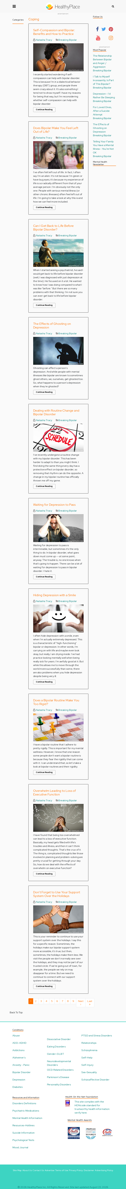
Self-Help (86, 1057)
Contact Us (38, 1170)
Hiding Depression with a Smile (54, 595)
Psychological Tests (23, 1140)
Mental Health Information (27, 1118)
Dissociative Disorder (59, 1039)
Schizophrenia (89, 1050)
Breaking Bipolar (67, 39)
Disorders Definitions (24, 1103)
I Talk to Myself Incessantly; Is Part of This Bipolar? (103, 80)
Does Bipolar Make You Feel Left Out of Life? (55, 130)
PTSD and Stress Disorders (96, 1035)
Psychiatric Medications (25, 1110)
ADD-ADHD (19, 1043)
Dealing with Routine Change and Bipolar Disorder (56, 412)
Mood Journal (20, 1147)
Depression (18, 1079)
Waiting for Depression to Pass (54, 505)
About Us (27, 1170)
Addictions (18, 1050)
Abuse (16, 1035)
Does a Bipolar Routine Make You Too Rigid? (56, 702)
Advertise (50, 1170)
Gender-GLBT (55, 1054)
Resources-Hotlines (23, 1125)
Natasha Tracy (43, 39)
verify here (81, 1112)
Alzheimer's (19, 1057)
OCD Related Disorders (60, 1069)
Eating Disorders (56, 1046)
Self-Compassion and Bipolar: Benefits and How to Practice (54, 32)
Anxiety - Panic (21, 1065)
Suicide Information (23, 1132)
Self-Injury (87, 1065)
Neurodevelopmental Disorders (59, 1063)
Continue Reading (44, 109)
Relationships (88, 1043)
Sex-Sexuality (89, 1072)
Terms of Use (61, 1170)
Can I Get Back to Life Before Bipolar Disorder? (53, 227)
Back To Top (16, 1012)
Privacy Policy (76, 1170)
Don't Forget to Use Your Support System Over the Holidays (56, 894)
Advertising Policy (104, 1170)
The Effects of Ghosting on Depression (52, 325)
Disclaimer (89, 1170)
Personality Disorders (59, 1084)
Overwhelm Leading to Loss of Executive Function (54, 792)
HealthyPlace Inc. (37, 1187)
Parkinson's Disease (58, 1077)
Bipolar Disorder (21, 1072)
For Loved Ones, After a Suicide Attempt (102, 111)
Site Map (17, 1170)
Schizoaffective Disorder (95, 1079)
